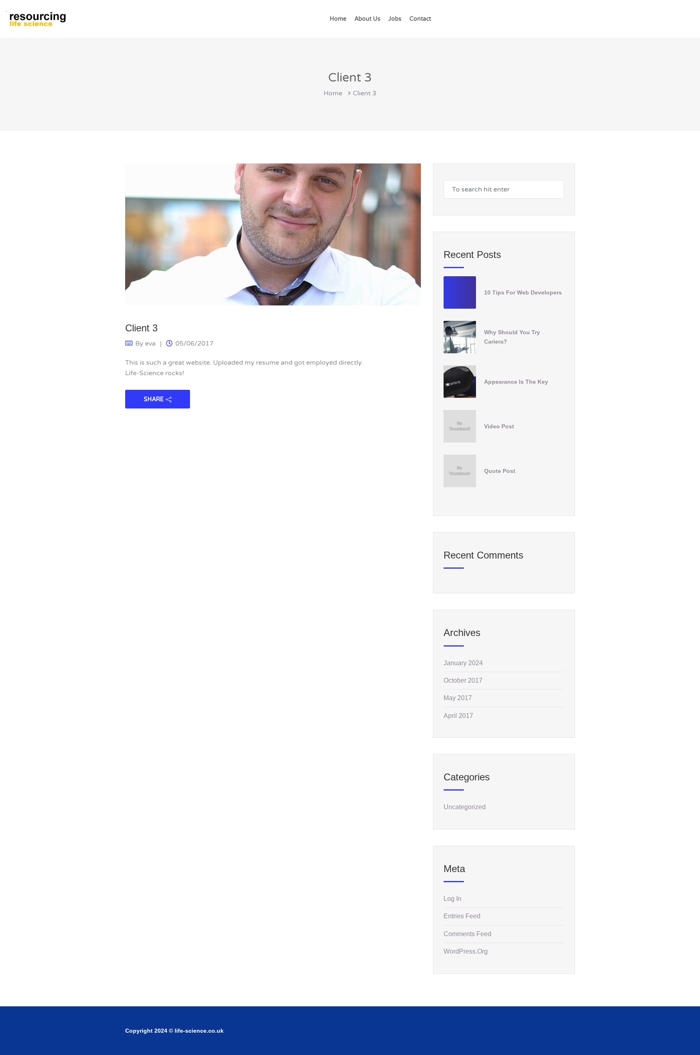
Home (338, 18)
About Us (367, 18)
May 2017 (458, 697)
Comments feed (467, 933)
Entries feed (462, 916)
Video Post (499, 426)
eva (150, 343)
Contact (420, 18)
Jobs (394, 18)
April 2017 (458, 715)
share (154, 399)
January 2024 (463, 663)
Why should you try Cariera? (512, 337)
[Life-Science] (36, 19)
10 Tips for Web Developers (523, 292)
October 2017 (463, 680)
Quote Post (499, 471)
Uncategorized (465, 807)
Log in (452, 898)
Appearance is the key (516, 381)
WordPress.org (466, 951)
